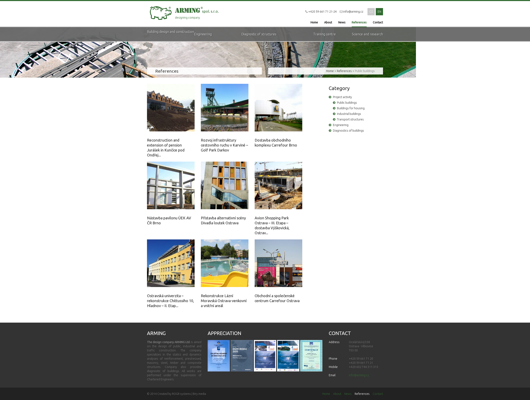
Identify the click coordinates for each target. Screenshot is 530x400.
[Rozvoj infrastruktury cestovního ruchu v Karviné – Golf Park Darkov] (224, 107)
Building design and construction (170, 32)
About (328, 22)
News (342, 22)
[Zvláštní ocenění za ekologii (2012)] (219, 355)
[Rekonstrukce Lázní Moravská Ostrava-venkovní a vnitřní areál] (224, 263)
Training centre (324, 34)
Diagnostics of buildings (348, 130)
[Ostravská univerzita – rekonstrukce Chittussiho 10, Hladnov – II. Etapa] (171, 263)
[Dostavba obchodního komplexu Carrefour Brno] (278, 107)
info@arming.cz (353, 11)
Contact (378, 22)
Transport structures (350, 119)
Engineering (203, 34)
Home (314, 22)
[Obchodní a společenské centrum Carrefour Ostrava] (278, 263)
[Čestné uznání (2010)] (265, 355)
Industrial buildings (349, 113)
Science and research (367, 34)
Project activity (342, 97)
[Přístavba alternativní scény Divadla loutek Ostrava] (224, 185)
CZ (371, 11)
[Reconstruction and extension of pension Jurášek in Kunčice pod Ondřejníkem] (171, 107)
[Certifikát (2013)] (288, 355)
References (359, 22)
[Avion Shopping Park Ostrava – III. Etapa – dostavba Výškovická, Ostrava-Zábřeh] (278, 185)
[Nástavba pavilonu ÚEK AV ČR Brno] (171, 185)
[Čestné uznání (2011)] (311, 355)
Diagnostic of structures (258, 34)
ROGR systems (181, 393)
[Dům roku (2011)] (242, 355)
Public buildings (365, 71)
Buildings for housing (351, 108)
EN (379, 11)
